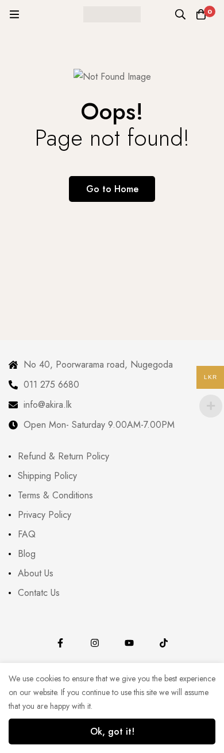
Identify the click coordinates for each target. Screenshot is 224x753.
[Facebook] (60, 642)
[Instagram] (94, 642)
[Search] (180, 14)
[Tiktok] (163, 642)
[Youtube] (129, 642)
